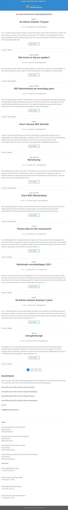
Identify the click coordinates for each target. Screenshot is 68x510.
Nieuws (34, 19)
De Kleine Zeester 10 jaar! (34, 21)
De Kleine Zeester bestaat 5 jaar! (34, 300)
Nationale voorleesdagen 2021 (34, 264)
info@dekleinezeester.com (10, 410)
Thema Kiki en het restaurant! (34, 228)
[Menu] (2, 6)
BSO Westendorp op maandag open (34, 88)
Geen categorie (34, 55)
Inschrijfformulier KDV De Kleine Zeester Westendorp (19, 392)
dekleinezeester (43, 14)
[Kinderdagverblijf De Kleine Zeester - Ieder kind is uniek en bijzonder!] (34, 7)
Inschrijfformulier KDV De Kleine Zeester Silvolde (17, 387)
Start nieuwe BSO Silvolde (34, 124)
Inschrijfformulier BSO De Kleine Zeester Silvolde (17, 396)
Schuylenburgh (34, 335)
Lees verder (34, 44)
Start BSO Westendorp (34, 195)
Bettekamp (34, 159)
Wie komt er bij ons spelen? (34, 57)
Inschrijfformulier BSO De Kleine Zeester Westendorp (19, 400)
